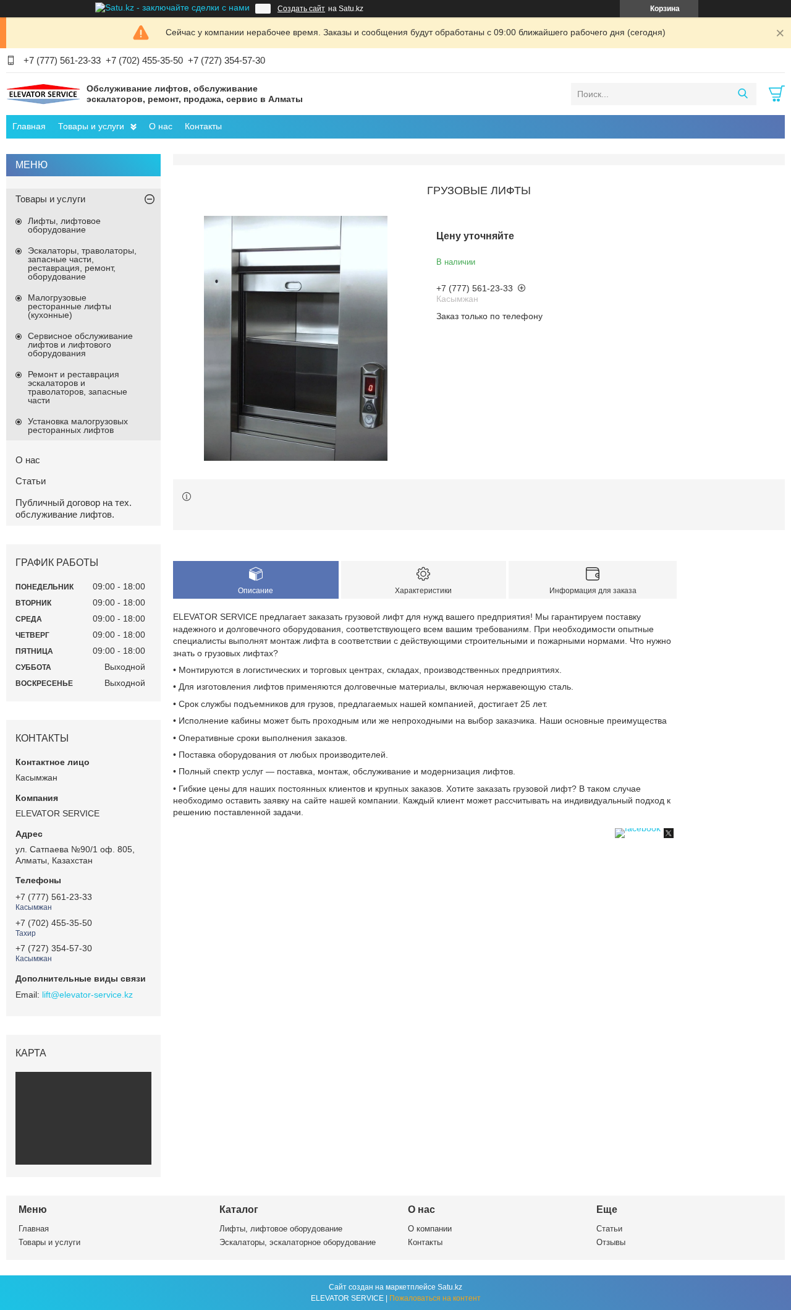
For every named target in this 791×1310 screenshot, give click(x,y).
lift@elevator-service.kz (87, 995)
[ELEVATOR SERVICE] (43, 93)
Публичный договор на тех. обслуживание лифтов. (73, 508)
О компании (430, 1228)
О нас (160, 126)
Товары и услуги (91, 126)
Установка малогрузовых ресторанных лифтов (78, 425)
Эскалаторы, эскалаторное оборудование (297, 1242)
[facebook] (638, 828)
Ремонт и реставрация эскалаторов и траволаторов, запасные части (77, 387)
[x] (669, 835)
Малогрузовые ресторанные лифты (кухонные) (69, 306)
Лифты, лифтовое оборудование (64, 225)
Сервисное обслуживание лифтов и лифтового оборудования (80, 344)
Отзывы (610, 1242)
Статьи (30, 481)
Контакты (203, 126)
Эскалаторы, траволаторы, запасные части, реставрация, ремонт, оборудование (82, 263)
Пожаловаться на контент (435, 1298)
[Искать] (742, 94)
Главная (29, 126)
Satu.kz (450, 1287)
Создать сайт (301, 8)
